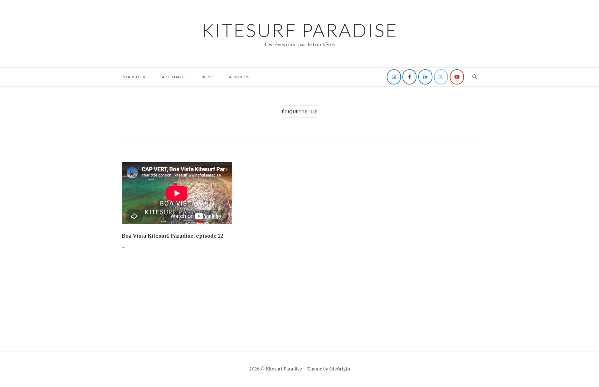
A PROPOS (239, 77)
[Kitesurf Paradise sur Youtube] (457, 77)
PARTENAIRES (173, 77)
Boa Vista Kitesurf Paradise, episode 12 (172, 236)
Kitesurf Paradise (300, 30)
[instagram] (394, 77)
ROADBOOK (134, 77)
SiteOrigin (339, 369)
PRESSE (208, 77)
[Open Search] (474, 77)
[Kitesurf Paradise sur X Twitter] (441, 77)
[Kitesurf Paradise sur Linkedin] (425, 77)
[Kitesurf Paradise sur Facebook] (409, 77)
